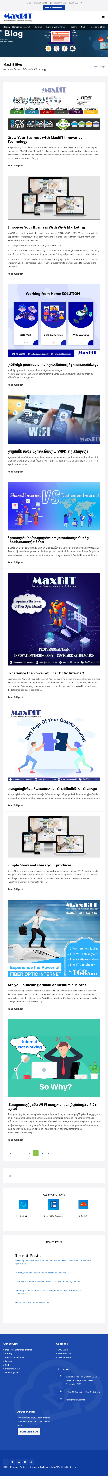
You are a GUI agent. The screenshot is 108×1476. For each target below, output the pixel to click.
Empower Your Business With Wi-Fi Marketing (46, 227)
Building (38, 27)
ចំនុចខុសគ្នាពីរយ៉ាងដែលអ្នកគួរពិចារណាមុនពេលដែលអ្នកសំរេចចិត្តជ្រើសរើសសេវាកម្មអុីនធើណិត (48, 540)
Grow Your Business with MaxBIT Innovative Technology (45, 139)
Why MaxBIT (64, 1349)
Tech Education (65, 1353)
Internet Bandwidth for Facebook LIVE (32, 1302)
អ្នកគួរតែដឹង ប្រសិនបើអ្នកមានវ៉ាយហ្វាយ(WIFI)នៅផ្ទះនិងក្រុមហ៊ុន (48, 451)
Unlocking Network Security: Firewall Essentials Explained (40, 1272)
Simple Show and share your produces (39, 865)
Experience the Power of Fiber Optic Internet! (46, 673)
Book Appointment (54, 7)
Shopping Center (56, 32)
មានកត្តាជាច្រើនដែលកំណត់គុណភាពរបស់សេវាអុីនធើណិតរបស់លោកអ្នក (52, 788)
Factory (73, 27)
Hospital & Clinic (97, 27)
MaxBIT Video (64, 1357)
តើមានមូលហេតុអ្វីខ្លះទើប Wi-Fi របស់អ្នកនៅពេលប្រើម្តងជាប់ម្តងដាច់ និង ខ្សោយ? (52, 1106)
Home (96, 66)
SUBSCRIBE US (29, 1431)
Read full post (15, 165)
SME (83, 27)
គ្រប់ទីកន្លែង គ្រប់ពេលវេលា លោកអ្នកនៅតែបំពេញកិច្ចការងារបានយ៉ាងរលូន (53, 364)
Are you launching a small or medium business (47, 984)
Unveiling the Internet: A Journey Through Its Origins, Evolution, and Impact (49, 1281)
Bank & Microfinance (55, 27)
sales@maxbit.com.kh (75, 1399)
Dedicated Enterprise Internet (16, 27)
